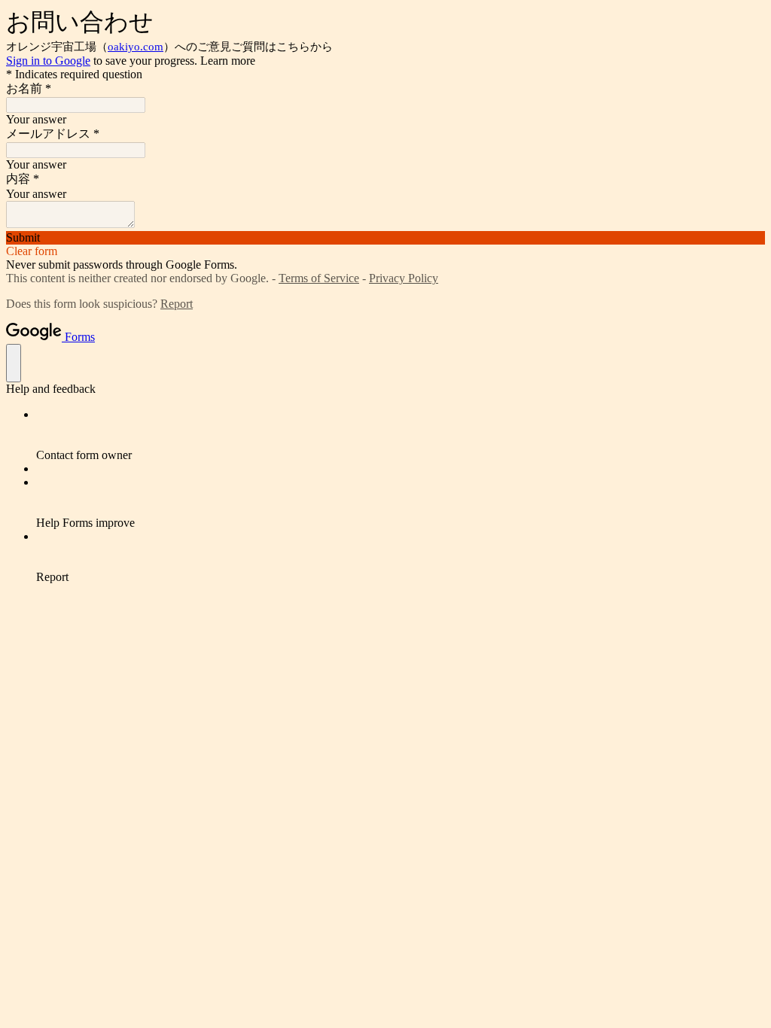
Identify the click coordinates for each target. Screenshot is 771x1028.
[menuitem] (400, 435)
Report (176, 303)
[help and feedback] (13, 363)
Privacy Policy (403, 278)
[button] (385, 238)
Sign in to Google (48, 60)
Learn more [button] (227, 60)
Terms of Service (319, 278)
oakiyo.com (135, 47)
